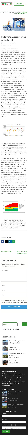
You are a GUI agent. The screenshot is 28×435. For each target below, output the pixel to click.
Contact (19, 3)
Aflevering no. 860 (6, 251)
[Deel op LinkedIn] (10, 241)
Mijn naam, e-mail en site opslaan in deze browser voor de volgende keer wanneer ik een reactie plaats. (14, 301)
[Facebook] (11, 425)
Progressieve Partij (18, 428)
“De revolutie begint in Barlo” (17, 341)
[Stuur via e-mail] (13, 241)
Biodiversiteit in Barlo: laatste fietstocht (17, 354)
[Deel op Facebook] (2, 241)
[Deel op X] (6, 241)
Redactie (13, 43)
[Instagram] (15, 425)
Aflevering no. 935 (14, 347)
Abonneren (6, 431)
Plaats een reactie (7, 45)
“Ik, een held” (12, 361)
